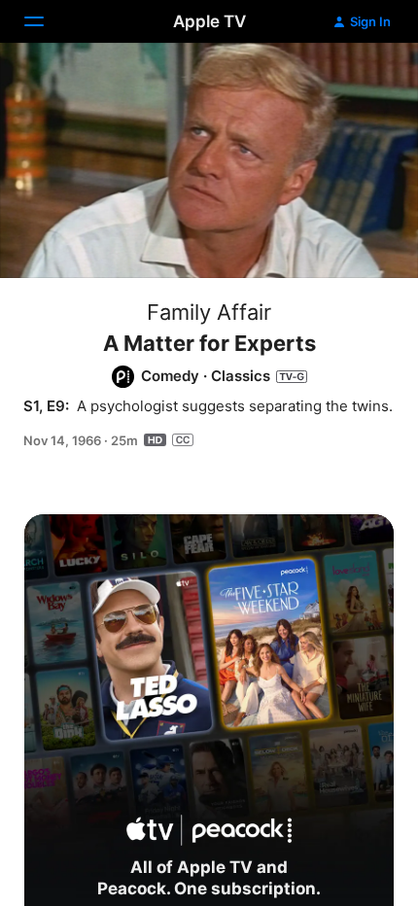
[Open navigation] (45, 21)
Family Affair (209, 312)
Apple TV (209, 21)
